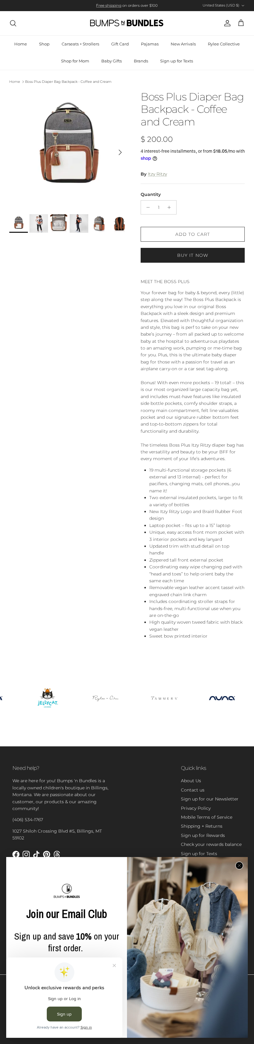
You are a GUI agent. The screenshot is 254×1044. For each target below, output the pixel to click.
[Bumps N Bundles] (127, 23)
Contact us (192, 790)
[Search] (13, 23)
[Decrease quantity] (146, 207)
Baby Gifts (111, 60)
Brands (141, 60)
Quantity (151, 194)
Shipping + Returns (201, 826)
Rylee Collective (224, 43)
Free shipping (108, 5)
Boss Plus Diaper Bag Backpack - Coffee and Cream (68, 81)
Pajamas (150, 43)
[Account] (226, 23)
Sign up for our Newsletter (210, 799)
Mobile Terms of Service (206, 817)
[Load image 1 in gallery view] (68, 149)
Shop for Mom (75, 60)
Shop (44, 43)
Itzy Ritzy (157, 174)
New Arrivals (183, 43)
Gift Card (120, 43)
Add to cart (192, 234)
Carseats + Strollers (80, 43)
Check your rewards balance (211, 844)
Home (20, 43)
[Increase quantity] (170, 207)
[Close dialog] (239, 865)
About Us (191, 780)
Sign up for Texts (176, 60)
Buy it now (192, 255)
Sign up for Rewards (203, 835)
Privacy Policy (196, 808)
